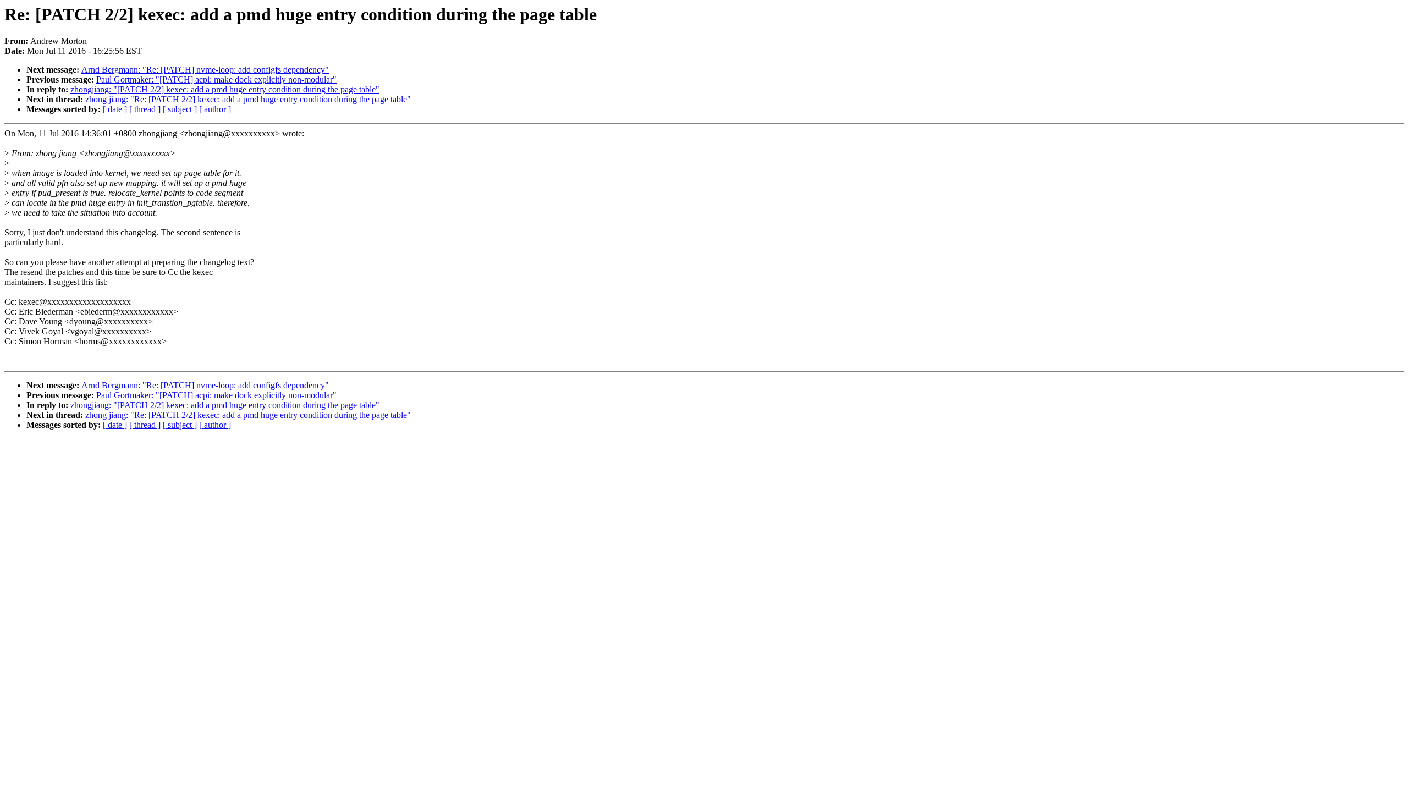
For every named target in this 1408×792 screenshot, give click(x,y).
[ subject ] (180, 109)
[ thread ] (145, 109)
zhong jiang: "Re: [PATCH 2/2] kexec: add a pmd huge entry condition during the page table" (248, 99)
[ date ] (115, 109)
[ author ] (215, 109)
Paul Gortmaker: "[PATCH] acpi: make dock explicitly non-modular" (216, 79)
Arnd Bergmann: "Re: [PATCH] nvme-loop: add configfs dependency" (205, 69)
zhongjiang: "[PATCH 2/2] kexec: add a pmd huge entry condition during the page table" (225, 89)
